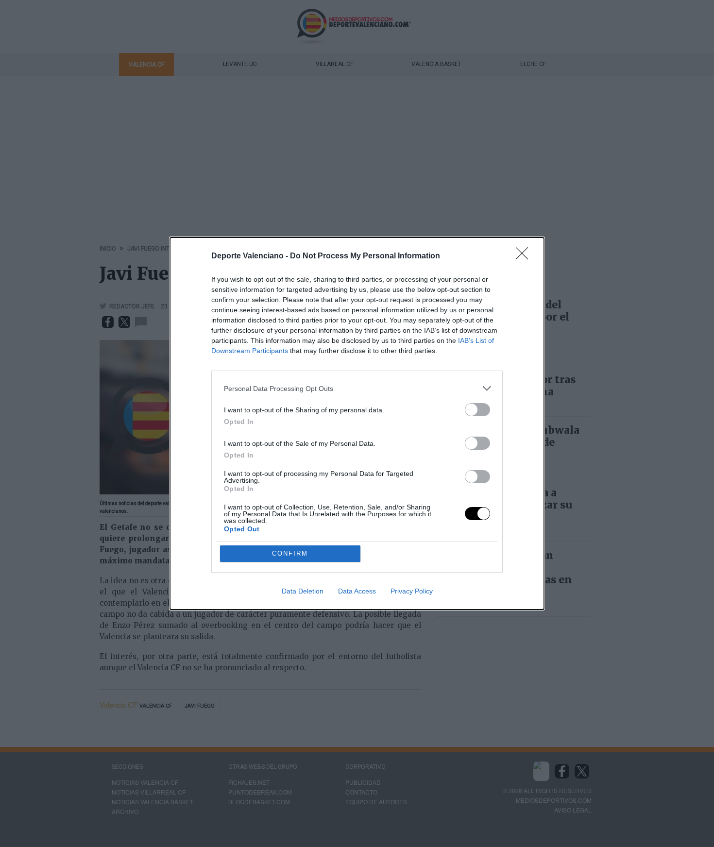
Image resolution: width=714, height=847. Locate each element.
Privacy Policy (412, 591)
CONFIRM (290, 553)
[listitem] (357, 388)
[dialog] (357, 423)
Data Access (357, 591)
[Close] (525, 256)
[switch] (477, 409)
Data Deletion (302, 591)
